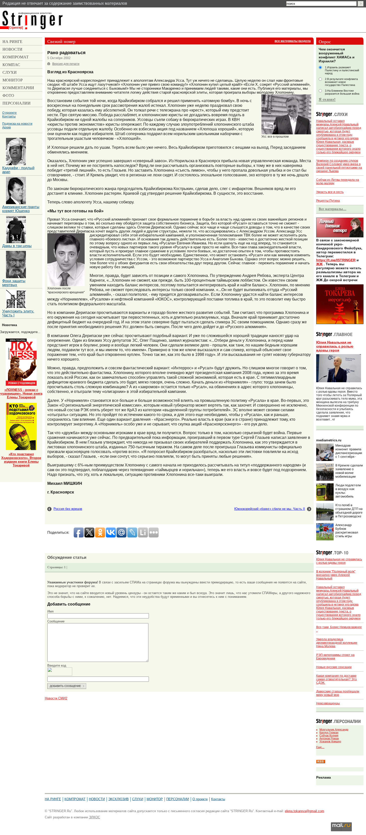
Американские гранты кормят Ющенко (20, 209)
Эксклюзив (118, 799)
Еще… (320, 747)
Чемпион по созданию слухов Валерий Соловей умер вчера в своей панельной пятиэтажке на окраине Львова (339, 166)
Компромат (74, 799)
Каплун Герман (328, 732)
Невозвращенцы (328, 703)
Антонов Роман (329, 738)
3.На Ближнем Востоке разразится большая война (342, 92)
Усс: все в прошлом (275, 136)
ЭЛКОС (94, 817)
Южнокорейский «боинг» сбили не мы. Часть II (269, 509)
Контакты (9, 116)
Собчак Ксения (328, 735)
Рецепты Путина (328, 200)
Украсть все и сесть (330, 192)
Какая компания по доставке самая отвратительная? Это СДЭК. (336, 679)
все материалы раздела (293, 41)
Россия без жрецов (68, 509)
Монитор (155, 799)
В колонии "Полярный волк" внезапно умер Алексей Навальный (335, 575)
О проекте (9, 112)
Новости (97, 799)
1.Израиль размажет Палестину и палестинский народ (342, 70)
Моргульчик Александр (333, 729)
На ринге (53, 799)
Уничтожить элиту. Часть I (18, 313)
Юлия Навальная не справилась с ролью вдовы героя (334, 346)
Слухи (137, 799)
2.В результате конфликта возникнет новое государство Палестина (341, 81)
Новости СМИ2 (56, 698)
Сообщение (55, 621)
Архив (6, 127)
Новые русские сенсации (334, 667)
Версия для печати (65, 64)
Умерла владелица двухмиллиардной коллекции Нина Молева (336, 643)
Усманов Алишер (330, 741)
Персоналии (177, 799)
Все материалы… (332, 209)
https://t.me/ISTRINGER (336, 260)
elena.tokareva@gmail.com (304, 811)
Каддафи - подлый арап (18, 170)
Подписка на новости (17, 123)
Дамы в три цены (17, 246)
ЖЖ (319, 264)
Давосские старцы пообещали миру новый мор (337, 693)
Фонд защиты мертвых (13, 283)
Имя (50, 611)
